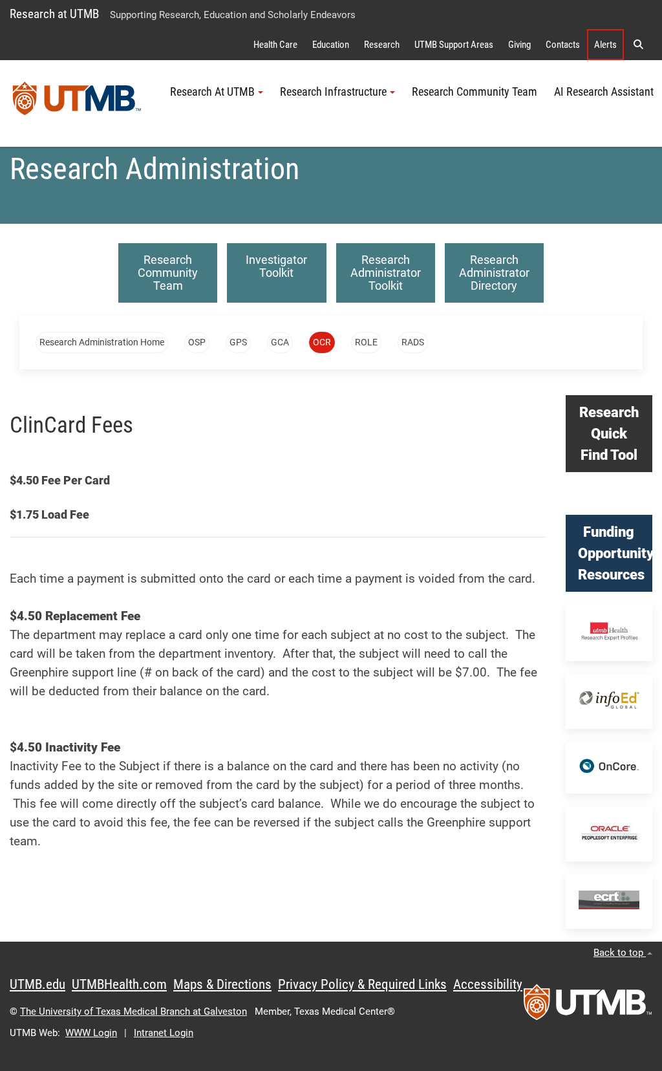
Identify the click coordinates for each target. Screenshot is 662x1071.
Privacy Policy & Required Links (362, 984)
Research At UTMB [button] (212, 92)
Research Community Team (474, 92)
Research (382, 44)
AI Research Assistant (604, 92)
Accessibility (487, 984)
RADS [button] (412, 342)
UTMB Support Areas (453, 44)
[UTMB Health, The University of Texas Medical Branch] (587, 1006)
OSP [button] (197, 342)
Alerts (605, 44)
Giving (519, 44)
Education (330, 44)
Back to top (619, 952)
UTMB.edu (37, 984)
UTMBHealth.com (119, 984)
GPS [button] (238, 342)
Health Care (275, 44)
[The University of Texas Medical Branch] (77, 103)
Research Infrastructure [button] (333, 92)
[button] (638, 44)
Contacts (563, 44)
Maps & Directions (222, 984)
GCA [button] (280, 342)
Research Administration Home (101, 342)
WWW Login (91, 1033)
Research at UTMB (54, 13)
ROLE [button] (366, 342)
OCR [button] (322, 342)
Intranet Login (163, 1033)
